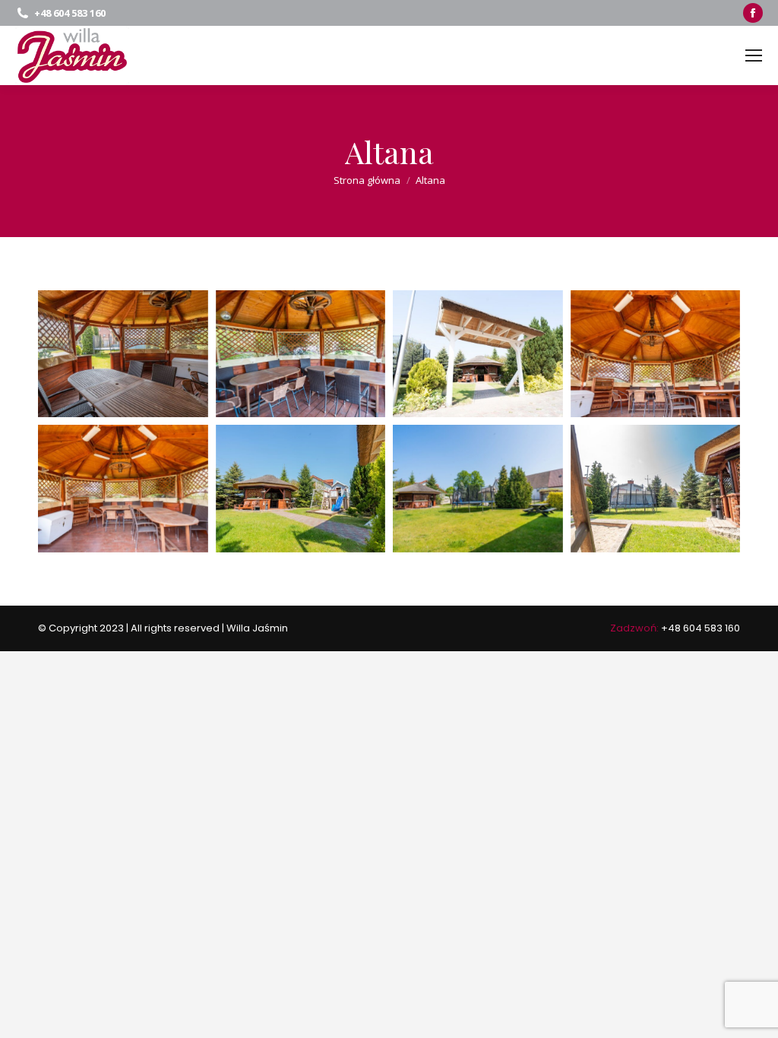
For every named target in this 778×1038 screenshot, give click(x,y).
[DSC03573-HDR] (478, 488)
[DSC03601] (123, 353)
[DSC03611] (478, 353)
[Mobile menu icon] (754, 55)
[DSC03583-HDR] (123, 488)
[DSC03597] (301, 353)
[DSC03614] (656, 488)
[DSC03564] (301, 488)
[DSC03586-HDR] (656, 353)
